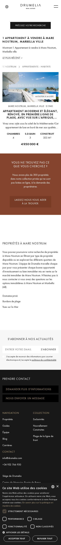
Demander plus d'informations (28, 389)
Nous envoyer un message (25, 398)
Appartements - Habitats (36, 66)
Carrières (7, 445)
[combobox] (52, 486)
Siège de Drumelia (11, 476)
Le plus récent (11, 58)
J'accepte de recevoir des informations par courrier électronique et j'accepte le (31, 358)
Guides (6, 425)
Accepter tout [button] (16, 538)
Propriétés (7, 419)
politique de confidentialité (44, 359)
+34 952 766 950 (11, 464)
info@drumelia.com (12, 458)
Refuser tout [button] (45, 538)
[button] (6, 6)
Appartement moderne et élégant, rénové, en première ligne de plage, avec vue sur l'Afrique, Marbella (30, 114)
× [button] (57, 486)
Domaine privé (10, 296)
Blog (4, 438)
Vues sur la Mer (10, 307)
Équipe (5, 432)
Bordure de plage (11, 301)
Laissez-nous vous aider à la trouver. (30, 201)
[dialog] (30, 514)
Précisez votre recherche (30, 25)
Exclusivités (38, 419)
